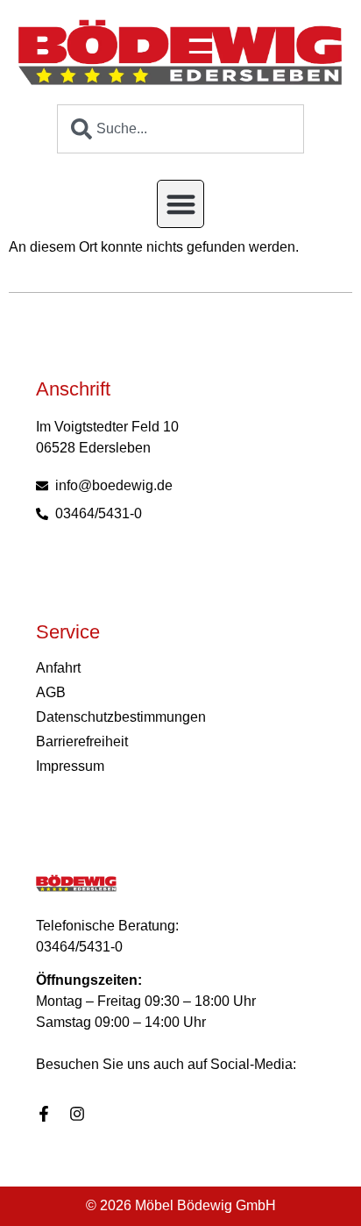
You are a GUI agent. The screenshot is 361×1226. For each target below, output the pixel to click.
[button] (181, 204)
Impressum (70, 766)
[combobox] (180, 128)
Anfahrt (58, 667)
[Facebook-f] (44, 1114)
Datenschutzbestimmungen (117, 716)
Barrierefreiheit (82, 741)
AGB (51, 692)
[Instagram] (77, 1114)
